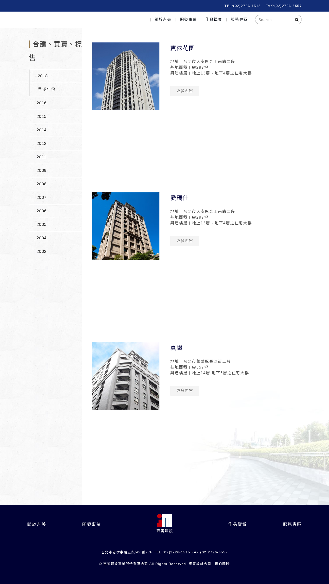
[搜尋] (297, 19)
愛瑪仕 (179, 198)
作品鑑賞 (213, 19)
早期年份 (47, 89)
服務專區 (239, 19)
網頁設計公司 (200, 564)
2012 (42, 143)
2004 (42, 238)
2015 (42, 116)
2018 (43, 76)
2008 (42, 184)
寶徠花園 (182, 48)
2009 (42, 170)
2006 (42, 211)
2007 (42, 197)
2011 (41, 157)
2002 (42, 251)
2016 (42, 103)
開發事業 (188, 19)
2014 (42, 130)
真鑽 (176, 348)
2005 (42, 224)
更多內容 (184, 91)
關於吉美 (162, 19)
